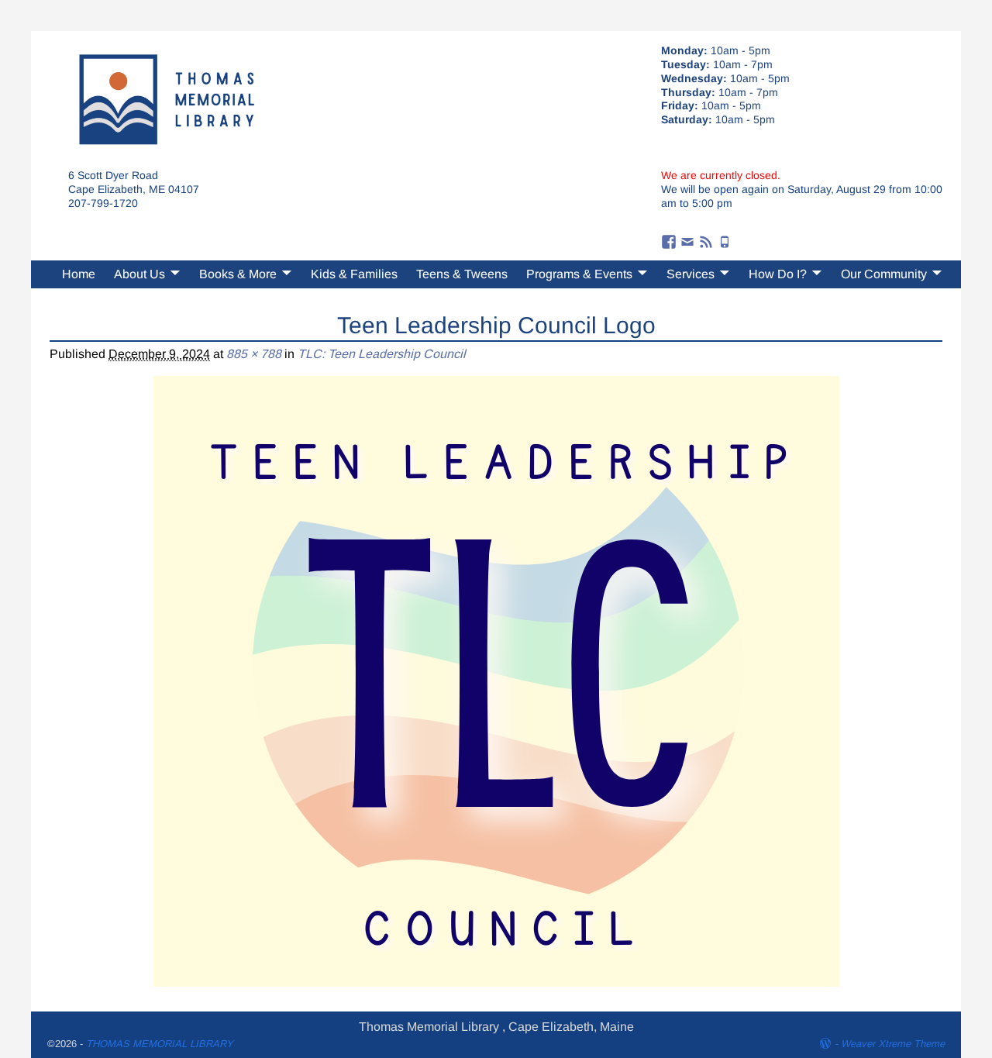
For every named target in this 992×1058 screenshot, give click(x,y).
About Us (139, 274)
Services (690, 274)
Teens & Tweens (462, 274)
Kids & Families (354, 274)
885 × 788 (253, 353)
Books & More (238, 274)
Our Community (884, 274)
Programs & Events (579, 274)
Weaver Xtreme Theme (893, 1043)
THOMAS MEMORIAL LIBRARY (159, 1043)
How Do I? (778, 274)
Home (78, 274)
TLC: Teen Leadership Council (382, 353)
